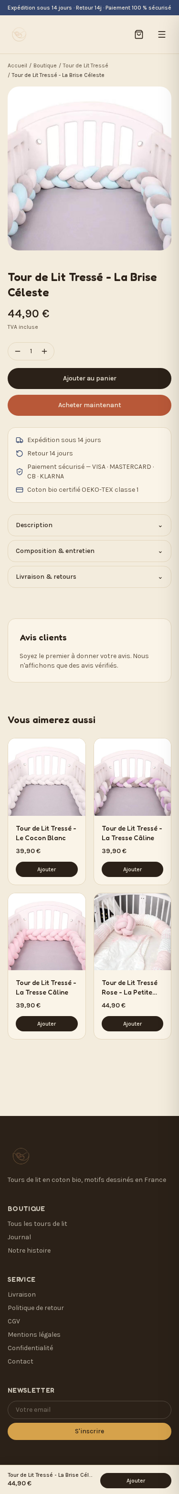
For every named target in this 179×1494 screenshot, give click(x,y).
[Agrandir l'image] (89, 168)
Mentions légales (34, 1335)
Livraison (22, 1294)
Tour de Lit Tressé (85, 65)
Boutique (45, 65)
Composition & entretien (89, 551)
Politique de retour (36, 1308)
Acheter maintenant (89, 405)
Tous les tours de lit (37, 1224)
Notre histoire (29, 1250)
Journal (19, 1237)
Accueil (17, 65)
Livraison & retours (89, 577)
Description (89, 525)
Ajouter (46, 869)
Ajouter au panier (89, 378)
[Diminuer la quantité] (17, 351)
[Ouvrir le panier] (138, 34)
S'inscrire (89, 1431)
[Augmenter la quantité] (44, 351)
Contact (20, 1361)
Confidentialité (30, 1348)
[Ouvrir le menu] (161, 34)
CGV (14, 1321)
